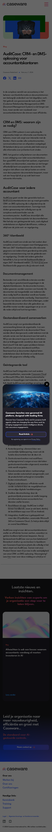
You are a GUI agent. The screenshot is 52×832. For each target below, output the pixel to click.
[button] (46, 384)
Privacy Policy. (36, 439)
